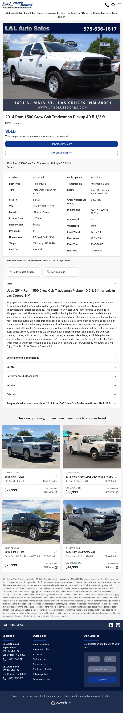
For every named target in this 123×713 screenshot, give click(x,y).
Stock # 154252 (73, 548)
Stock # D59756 (12, 548)
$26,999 (11, 565)
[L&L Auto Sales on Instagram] (116, 625)
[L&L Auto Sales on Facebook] (109, 625)
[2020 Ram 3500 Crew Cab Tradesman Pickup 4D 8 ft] (92, 522)
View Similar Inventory (62, 152)
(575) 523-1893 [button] (15, 678)
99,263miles (50, 556)
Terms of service (42, 679)
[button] (107, 5)
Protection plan (41, 649)
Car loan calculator (43, 669)
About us (38, 654)
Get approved (40, 664)
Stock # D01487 (73, 472)
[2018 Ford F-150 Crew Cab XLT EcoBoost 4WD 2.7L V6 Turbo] (31, 522)
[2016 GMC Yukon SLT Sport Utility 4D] (31, 446)
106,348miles (50, 481)
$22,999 (11, 490)
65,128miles (111, 481)
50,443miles (111, 556)
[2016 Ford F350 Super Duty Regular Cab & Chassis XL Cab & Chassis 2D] (92, 446)
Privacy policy (40, 674)
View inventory (41, 644)
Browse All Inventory (61, 144)
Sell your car (39, 659)
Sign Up (102, 679)
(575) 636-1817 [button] (15, 659)
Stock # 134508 (12, 472)
